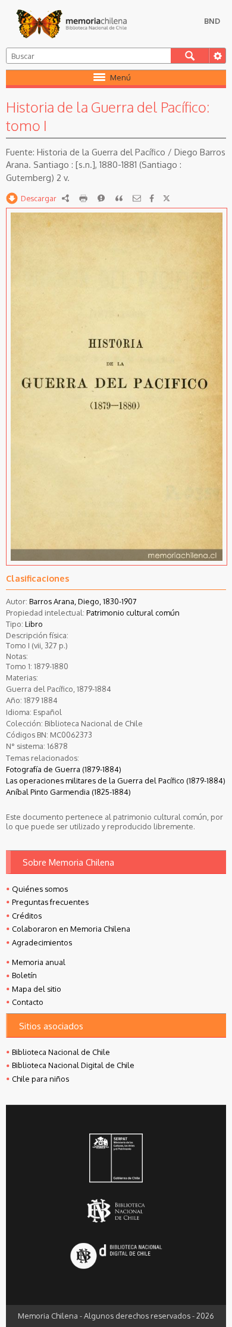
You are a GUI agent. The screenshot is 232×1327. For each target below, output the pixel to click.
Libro (34, 624)
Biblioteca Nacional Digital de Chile (73, 1065)
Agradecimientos (42, 942)
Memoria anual (38, 962)
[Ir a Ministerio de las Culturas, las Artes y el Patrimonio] (116, 1159)
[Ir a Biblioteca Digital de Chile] (116, 1257)
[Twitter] (167, 198)
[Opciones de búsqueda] (217, 55)
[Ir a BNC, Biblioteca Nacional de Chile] (116, 1211)
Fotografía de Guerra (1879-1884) (63, 769)
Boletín (24, 975)
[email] (137, 198)
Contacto (27, 1002)
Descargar (39, 198)
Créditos (27, 915)
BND (212, 21)
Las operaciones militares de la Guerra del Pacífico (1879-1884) (115, 780)
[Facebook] (152, 198)
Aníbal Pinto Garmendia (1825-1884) (68, 792)
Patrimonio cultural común (133, 612)
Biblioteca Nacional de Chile (61, 1052)
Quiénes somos (40, 889)
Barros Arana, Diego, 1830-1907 (83, 601)
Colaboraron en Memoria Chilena (71, 928)
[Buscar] (190, 55)
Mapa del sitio (36, 989)
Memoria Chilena (71, 24)
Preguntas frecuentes (50, 902)
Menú (120, 77)
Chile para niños (40, 1079)
